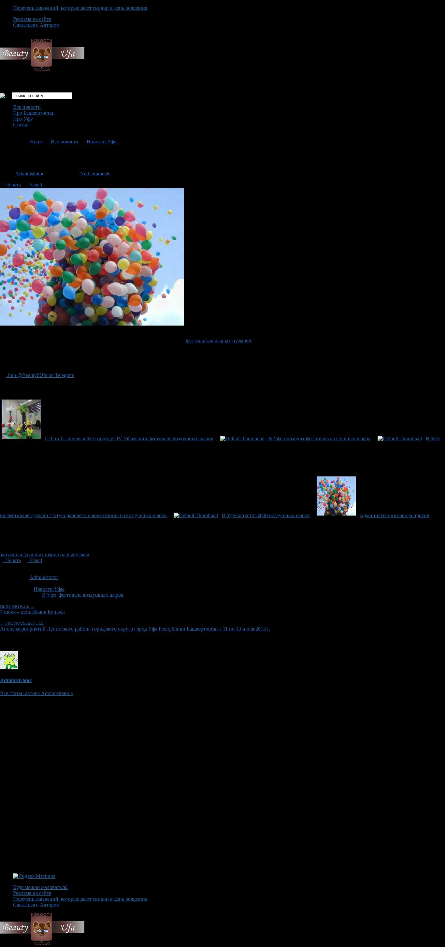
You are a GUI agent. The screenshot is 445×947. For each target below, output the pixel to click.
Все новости (27, 107)
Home (36, 141)
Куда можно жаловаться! (40, 887)
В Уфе (49, 595)
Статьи (21, 124)
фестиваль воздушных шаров (91, 595)
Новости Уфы (102, 141)
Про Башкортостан (34, 113)
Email (34, 184)
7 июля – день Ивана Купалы (32, 609)
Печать (12, 184)
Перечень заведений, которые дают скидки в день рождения (80, 8)
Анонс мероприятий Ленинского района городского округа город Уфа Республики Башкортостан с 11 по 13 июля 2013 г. (135, 626)
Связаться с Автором (36, 25)
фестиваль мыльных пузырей (218, 340)
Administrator (29, 173)
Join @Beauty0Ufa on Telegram (40, 375)
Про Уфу (23, 119)
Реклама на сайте (32, 19)
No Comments (95, 173)
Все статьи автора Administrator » (36, 693)
